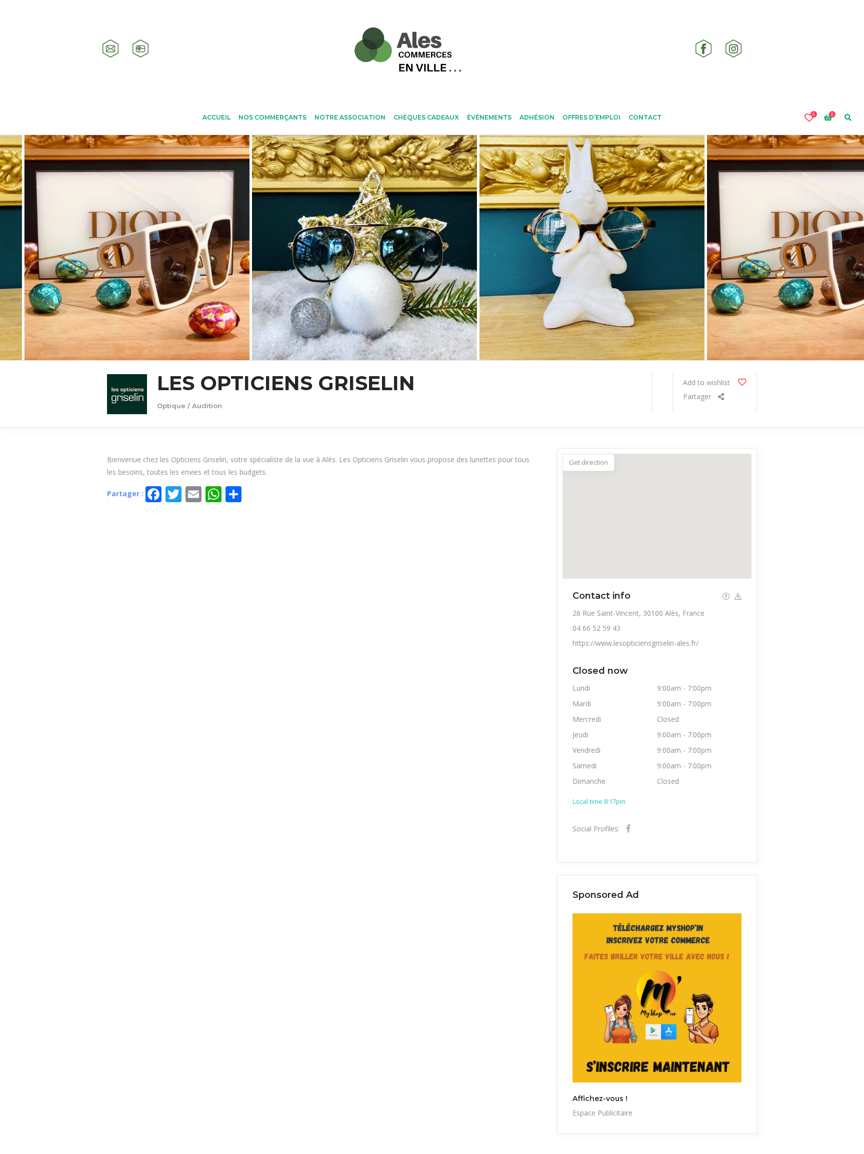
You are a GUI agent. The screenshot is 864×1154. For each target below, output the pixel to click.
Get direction (588, 462)
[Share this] (703, 398)
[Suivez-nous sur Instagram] (733, 49)
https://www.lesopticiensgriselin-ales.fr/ (635, 643)
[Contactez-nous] (111, 49)
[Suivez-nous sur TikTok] (763, 49)
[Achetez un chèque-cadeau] (141, 49)
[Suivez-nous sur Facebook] (703, 49)
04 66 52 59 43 (596, 628)
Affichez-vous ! (600, 1098)
